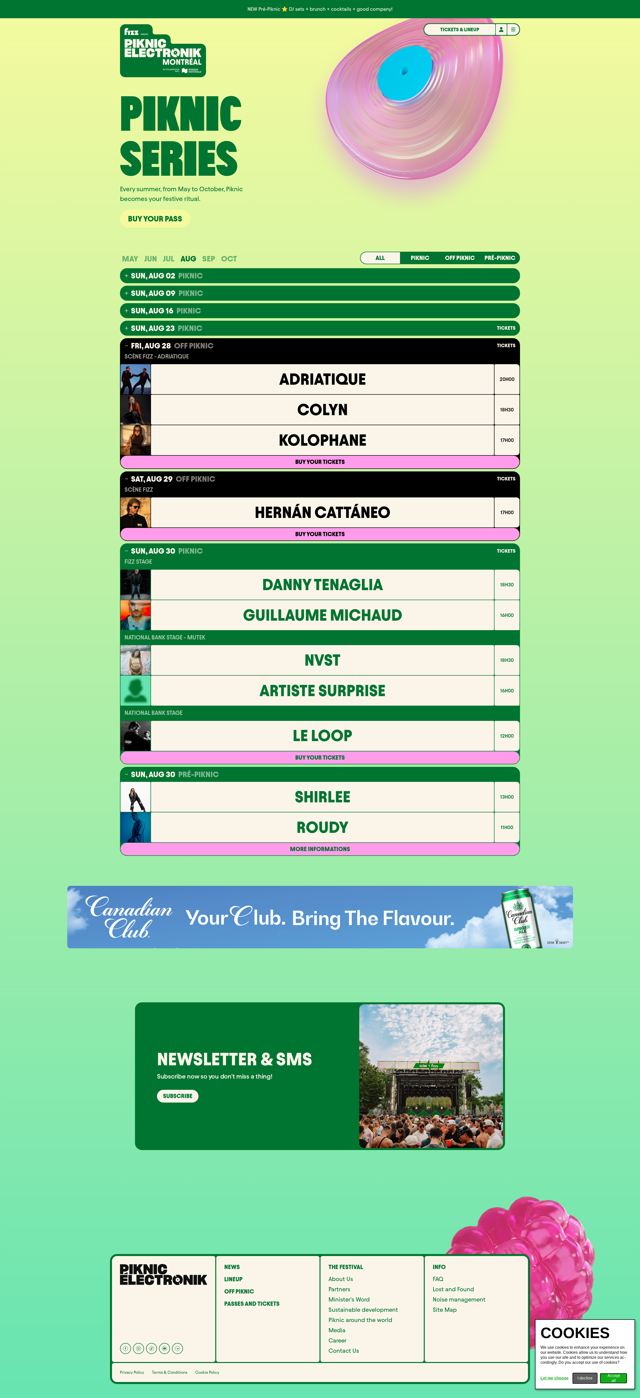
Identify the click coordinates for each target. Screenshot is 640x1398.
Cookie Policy (207, 1372)
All (380, 258)
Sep (208, 258)
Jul (168, 258)
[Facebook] (125, 1348)
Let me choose (554, 1378)
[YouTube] (164, 1348)
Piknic (420, 258)
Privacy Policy (132, 1372)
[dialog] (585, 1354)
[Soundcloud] (177, 1348)
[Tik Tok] (151, 1348)
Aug (188, 258)
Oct (229, 258)
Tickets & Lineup (459, 29)
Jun (150, 258)
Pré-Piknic (499, 258)
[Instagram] (138, 1348)
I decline (585, 1378)
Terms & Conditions (169, 1372)
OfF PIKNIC (460, 258)
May (130, 258)
